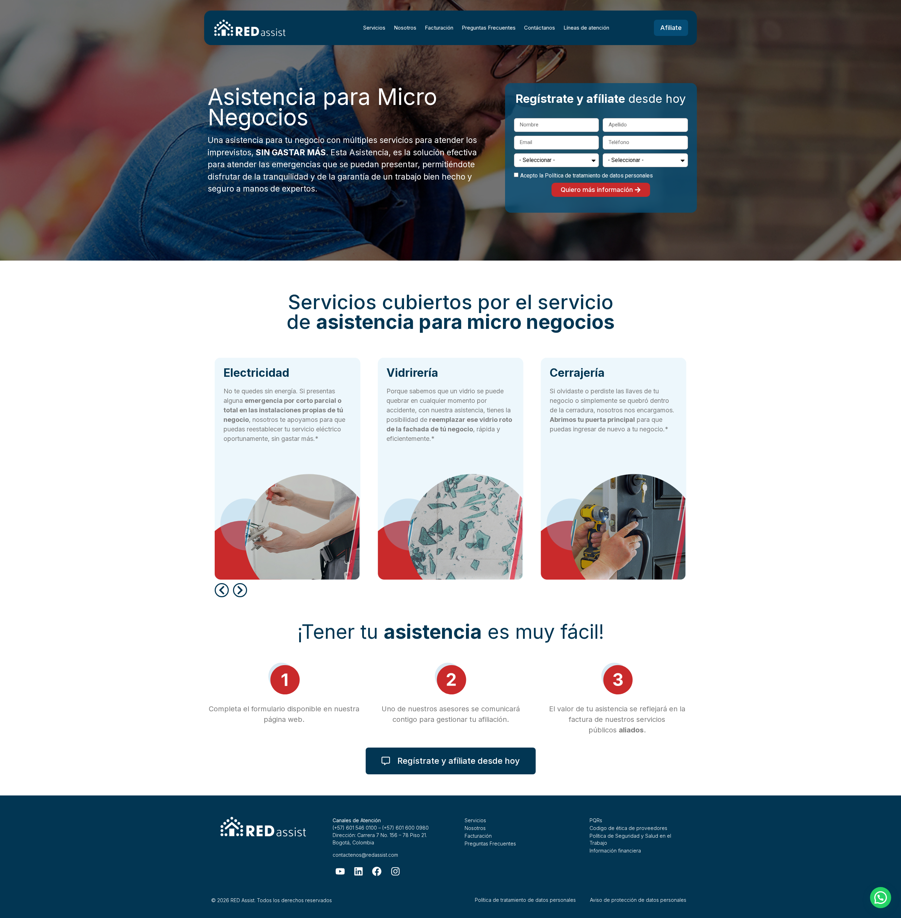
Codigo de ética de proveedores (628, 828)
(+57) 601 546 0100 (355, 828)
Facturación (439, 27)
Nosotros (405, 27)
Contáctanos (539, 27)
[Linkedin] (358, 871)
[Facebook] (376, 871)
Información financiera (615, 851)
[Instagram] (395, 871)
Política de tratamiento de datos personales (525, 900)
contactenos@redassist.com (365, 855)
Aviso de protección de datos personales (638, 900)
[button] (222, 590)
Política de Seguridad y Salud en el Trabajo (630, 839)
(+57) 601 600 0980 (405, 828)
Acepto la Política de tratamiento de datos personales (586, 175)
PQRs (596, 820)
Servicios (374, 27)
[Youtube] (340, 871)
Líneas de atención (586, 27)
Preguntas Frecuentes (489, 27)
